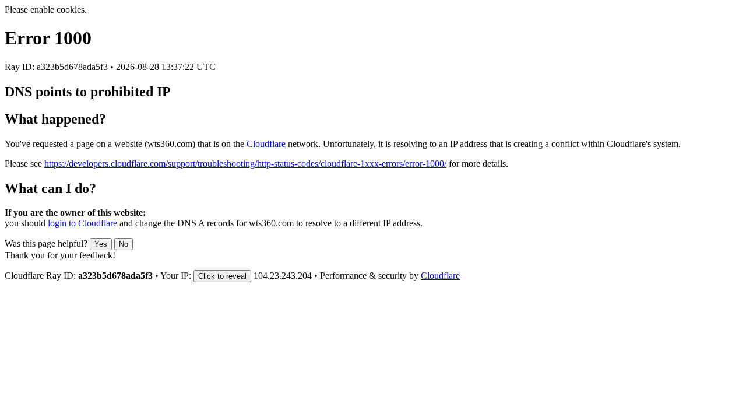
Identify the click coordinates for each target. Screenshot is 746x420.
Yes (100, 244)
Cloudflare (266, 144)
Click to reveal (222, 276)
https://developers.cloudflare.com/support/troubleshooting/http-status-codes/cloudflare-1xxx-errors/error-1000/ (245, 164)
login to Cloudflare (82, 223)
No (123, 244)
